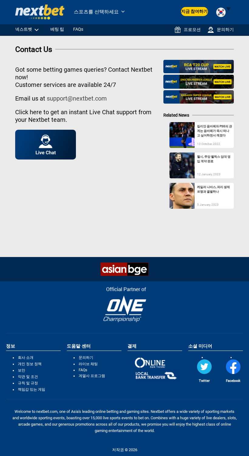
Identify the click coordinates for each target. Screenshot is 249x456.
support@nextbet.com (77, 98)
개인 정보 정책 (30, 364)
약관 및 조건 (28, 377)
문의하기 (225, 29)
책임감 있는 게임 (31, 389)
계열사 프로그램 (92, 376)
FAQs (78, 29)
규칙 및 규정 (28, 383)
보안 (21, 370)
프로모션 (192, 29)
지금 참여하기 (194, 11)
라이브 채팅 (88, 364)
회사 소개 (25, 357)
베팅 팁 (57, 29)
